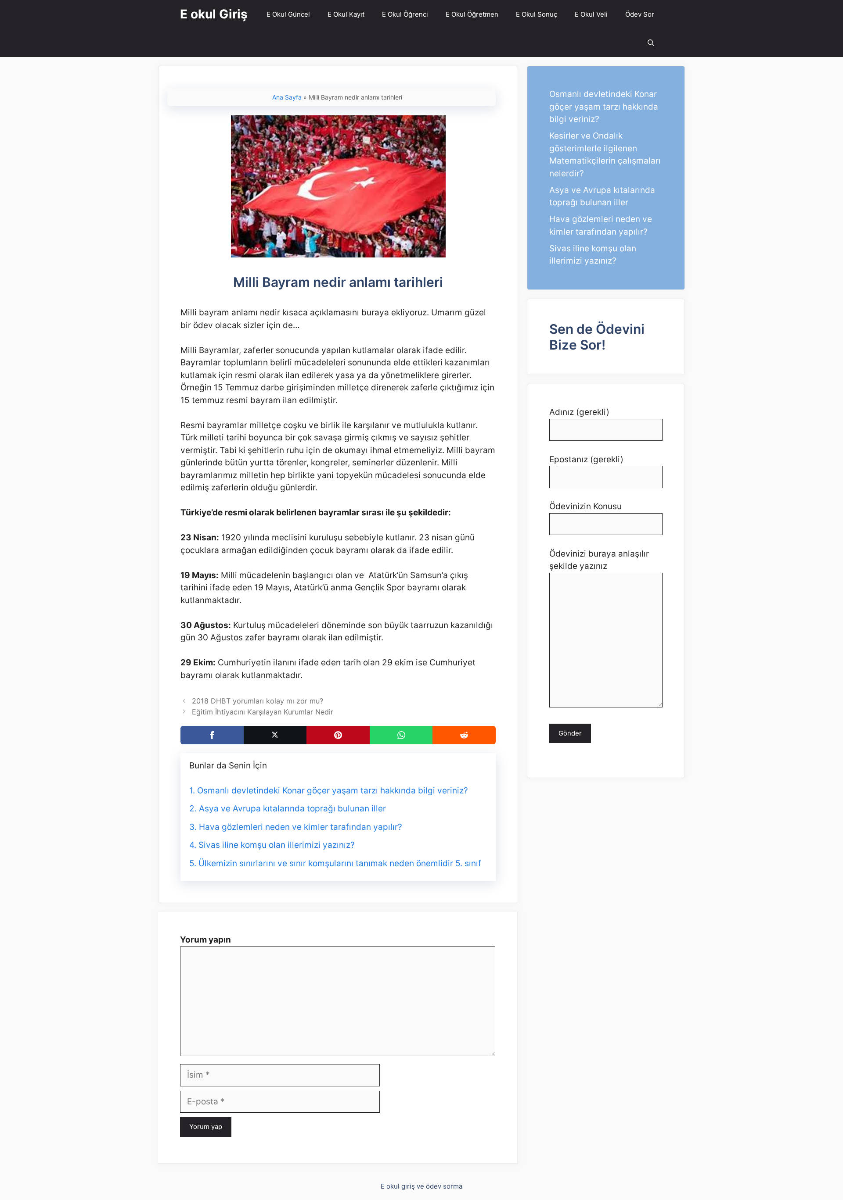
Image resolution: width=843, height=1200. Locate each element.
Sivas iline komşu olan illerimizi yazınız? (276, 845)
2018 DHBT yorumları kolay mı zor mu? (257, 700)
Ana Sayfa (287, 97)
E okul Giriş (214, 14)
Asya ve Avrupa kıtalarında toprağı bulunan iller (292, 809)
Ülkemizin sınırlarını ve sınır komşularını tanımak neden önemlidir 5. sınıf (339, 863)
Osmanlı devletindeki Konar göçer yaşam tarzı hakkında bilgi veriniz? (332, 791)
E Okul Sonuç (536, 14)
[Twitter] (275, 735)
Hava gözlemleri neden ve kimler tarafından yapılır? (300, 827)
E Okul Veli (591, 14)
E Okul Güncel (288, 14)
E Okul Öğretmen (472, 14)
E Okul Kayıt (346, 14)
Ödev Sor (639, 14)
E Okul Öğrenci (405, 14)
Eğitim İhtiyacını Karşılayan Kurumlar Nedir (262, 711)
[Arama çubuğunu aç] (651, 43)
